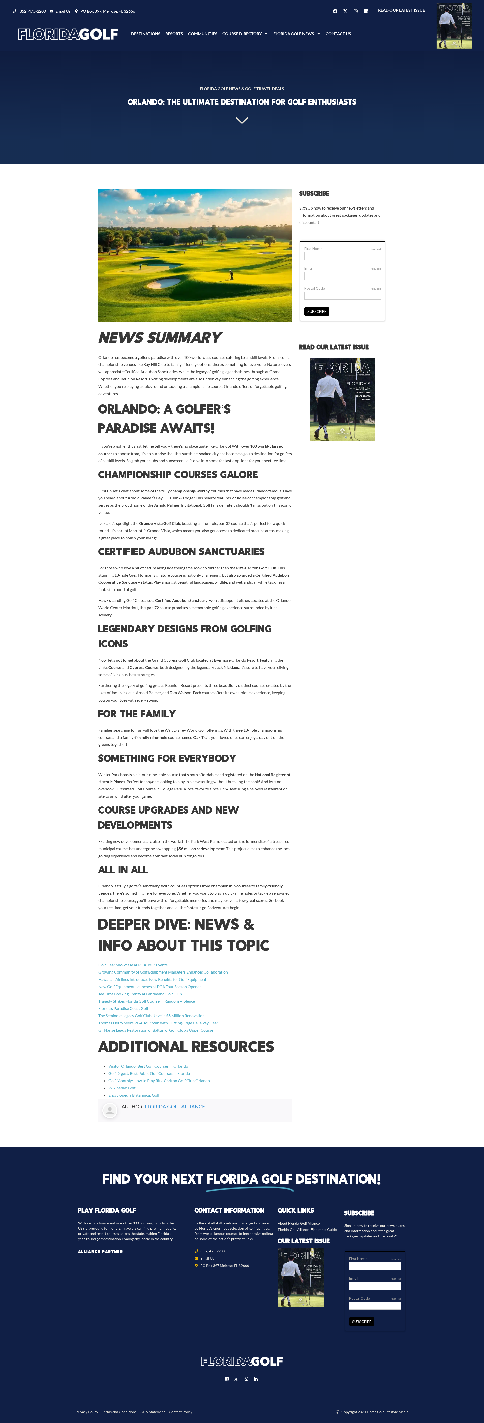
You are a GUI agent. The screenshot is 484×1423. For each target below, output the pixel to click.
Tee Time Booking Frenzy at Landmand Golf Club (140, 993)
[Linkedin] (366, 11)
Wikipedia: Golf (121, 1087)
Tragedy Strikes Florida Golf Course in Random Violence (146, 1001)
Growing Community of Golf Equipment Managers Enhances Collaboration (163, 971)
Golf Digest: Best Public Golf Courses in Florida (149, 1073)
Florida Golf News (293, 33)
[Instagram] (355, 11)
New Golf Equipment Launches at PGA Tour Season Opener (149, 986)
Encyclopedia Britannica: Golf (133, 1095)
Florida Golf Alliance (175, 1106)
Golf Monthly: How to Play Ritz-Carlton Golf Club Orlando (159, 1080)
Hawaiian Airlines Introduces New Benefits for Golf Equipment (152, 979)
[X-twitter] (345, 11)
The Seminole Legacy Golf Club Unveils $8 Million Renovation (151, 1015)
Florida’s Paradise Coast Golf (123, 1008)
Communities (202, 33)
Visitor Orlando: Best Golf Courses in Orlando (148, 1066)
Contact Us (338, 33)
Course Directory (242, 33)
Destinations (145, 33)
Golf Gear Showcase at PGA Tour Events (133, 964)
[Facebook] (335, 11)
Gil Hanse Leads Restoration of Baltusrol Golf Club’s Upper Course (155, 1030)
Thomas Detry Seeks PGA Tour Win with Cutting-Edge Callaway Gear (158, 1022)
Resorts (174, 33)
